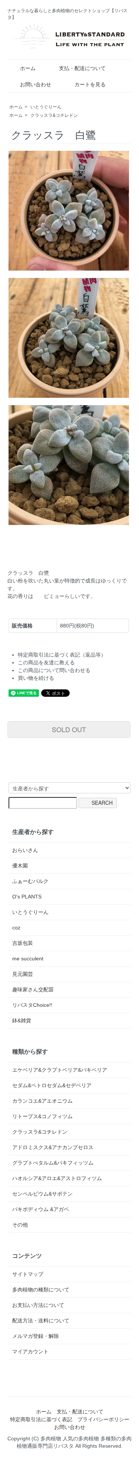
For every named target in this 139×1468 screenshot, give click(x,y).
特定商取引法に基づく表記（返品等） (62, 655)
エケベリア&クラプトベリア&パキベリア (59, 1070)
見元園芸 (22, 974)
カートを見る (90, 84)
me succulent (27, 958)
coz (16, 927)
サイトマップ (27, 1274)
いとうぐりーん (46, 106)
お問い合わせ (35, 84)
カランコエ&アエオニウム (42, 1101)
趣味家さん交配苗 (33, 989)
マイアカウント (30, 1351)
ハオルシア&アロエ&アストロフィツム (57, 1178)
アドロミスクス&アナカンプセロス (52, 1147)
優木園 (20, 866)
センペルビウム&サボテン (42, 1194)
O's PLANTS (27, 897)
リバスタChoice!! (32, 1005)
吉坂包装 (22, 943)
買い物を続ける (36, 678)
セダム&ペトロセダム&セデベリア (52, 1085)
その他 (20, 1225)
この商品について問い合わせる (54, 670)
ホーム (28, 68)
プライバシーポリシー (103, 1419)
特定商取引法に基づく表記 (41, 1419)
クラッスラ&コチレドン (54, 115)
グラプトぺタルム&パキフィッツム (52, 1163)
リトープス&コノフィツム (42, 1116)
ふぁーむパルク (30, 881)
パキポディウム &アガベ (40, 1209)
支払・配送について (82, 68)
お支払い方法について (38, 1305)
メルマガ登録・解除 (35, 1336)
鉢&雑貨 (21, 1020)
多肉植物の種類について (40, 1290)
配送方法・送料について (40, 1320)
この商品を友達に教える (46, 662)
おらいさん (25, 850)
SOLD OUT (69, 729)
